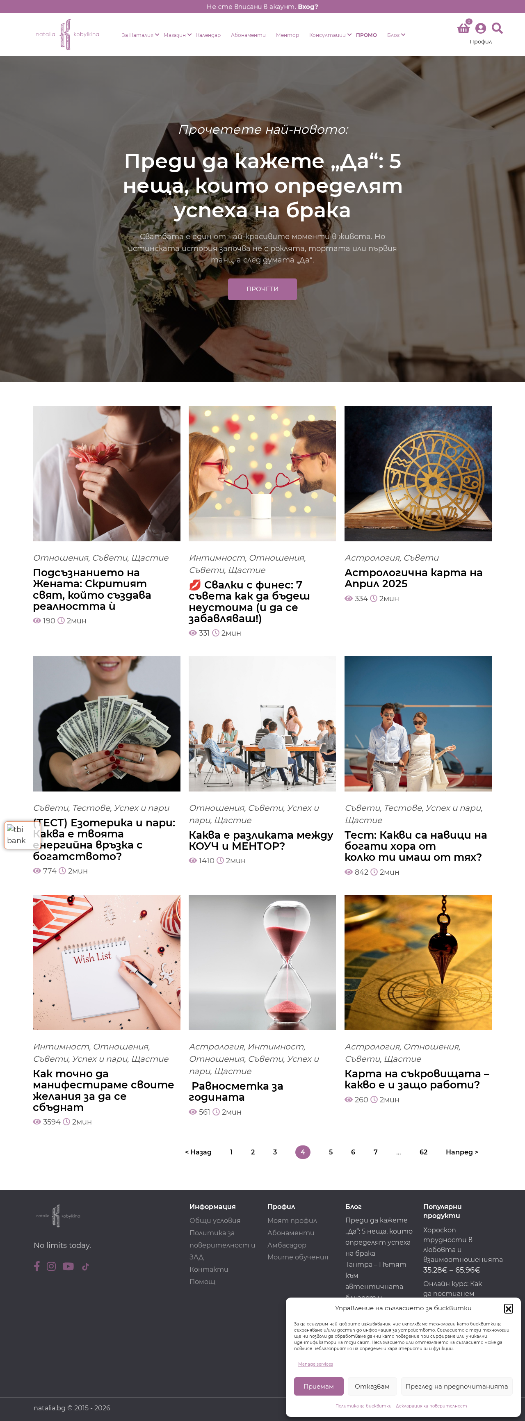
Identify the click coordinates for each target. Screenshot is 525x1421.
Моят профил (292, 1221)
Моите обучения (298, 1257)
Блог (393, 35)
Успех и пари (141, 808)
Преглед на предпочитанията (457, 1386)
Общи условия (215, 1221)
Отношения (60, 558)
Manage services (315, 1364)
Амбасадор (286, 1245)
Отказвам (372, 1386)
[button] (508, 1308)
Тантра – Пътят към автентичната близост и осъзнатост (375, 1287)
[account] (481, 35)
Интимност (217, 558)
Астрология (372, 558)
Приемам (319, 1386)
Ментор (287, 35)
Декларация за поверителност (431, 1406)
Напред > (462, 1152)
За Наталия (137, 35)
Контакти (208, 1269)
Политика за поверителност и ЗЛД (222, 1245)
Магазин (175, 35)
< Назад (198, 1152)
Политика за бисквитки (364, 1406)
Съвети (109, 558)
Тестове (91, 808)
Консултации (327, 35)
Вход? (309, 6)
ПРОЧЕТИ (262, 289)
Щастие (149, 558)
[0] (463, 29)
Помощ (202, 1282)
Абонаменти (248, 35)
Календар (208, 35)
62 (423, 1152)
